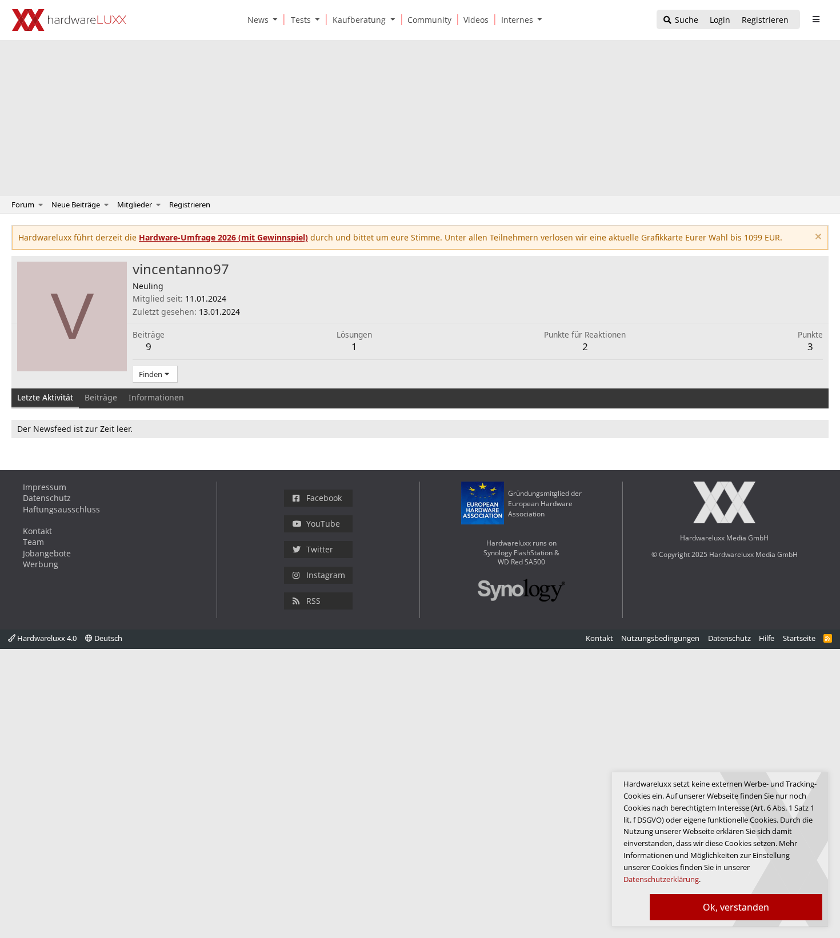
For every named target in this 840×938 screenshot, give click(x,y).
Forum (22, 204)
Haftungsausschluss (61, 509)
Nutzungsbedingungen (660, 638)
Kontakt (37, 531)
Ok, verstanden (736, 907)
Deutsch (107, 638)
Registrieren (189, 204)
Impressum (44, 487)
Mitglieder (134, 204)
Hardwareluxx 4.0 (46, 638)
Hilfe (766, 638)
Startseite (799, 638)
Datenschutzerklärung (661, 879)
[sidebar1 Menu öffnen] (816, 19)
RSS (313, 600)
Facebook (324, 497)
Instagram (325, 575)
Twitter (319, 549)
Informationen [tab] (156, 397)
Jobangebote (47, 553)
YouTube (323, 523)
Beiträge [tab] (101, 397)
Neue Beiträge (75, 204)
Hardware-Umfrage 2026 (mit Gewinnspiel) (223, 237)
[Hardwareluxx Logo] (69, 20)
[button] (278, 19)
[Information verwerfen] (817, 238)
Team (33, 541)
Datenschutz (47, 497)
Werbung (40, 564)
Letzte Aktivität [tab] (45, 397)
